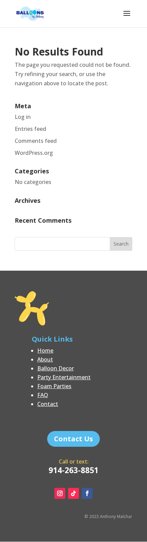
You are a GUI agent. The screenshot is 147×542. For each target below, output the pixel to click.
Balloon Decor (55, 368)
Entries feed (30, 129)
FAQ (42, 395)
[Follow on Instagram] (59, 493)
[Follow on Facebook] (87, 493)
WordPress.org (34, 153)
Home (45, 350)
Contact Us (73, 438)
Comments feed (36, 141)
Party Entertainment (64, 377)
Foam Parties (54, 386)
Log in (23, 117)
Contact (47, 404)
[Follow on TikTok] (73, 493)
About (45, 359)
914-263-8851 (73, 470)
